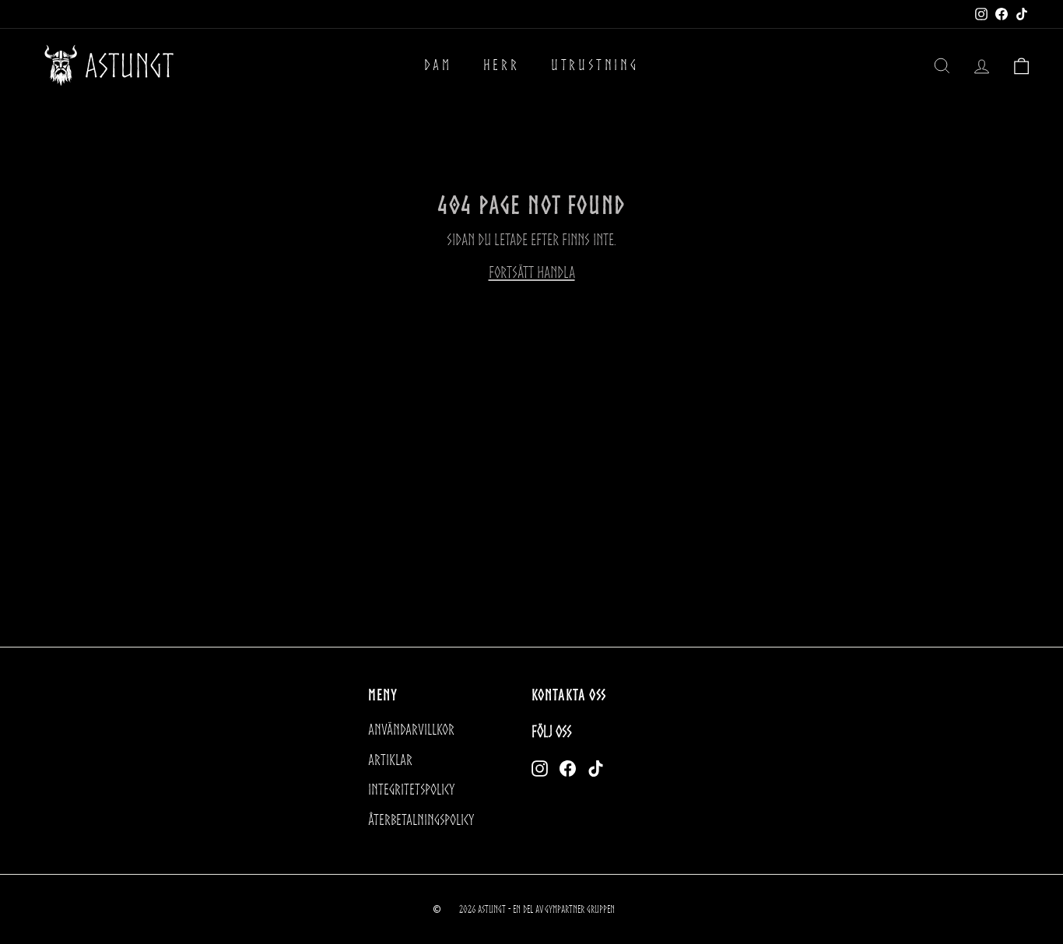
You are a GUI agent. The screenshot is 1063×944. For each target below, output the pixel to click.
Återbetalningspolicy (421, 820)
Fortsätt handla (532, 272)
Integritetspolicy (411, 789)
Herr (501, 65)
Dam (437, 65)
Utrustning (595, 65)
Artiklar (390, 760)
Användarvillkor (411, 729)
